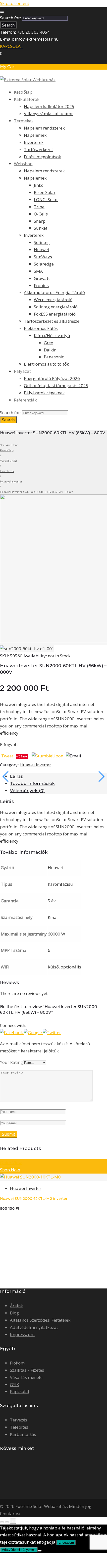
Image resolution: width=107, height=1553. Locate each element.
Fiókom (17, 1363)
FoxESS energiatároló (55, 314)
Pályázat (22, 371)
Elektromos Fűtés (41, 328)
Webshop (23, 163)
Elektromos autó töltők (46, 364)
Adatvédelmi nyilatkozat (34, 1327)
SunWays (43, 257)
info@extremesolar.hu (37, 39)
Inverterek (34, 142)
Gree (48, 343)
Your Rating (11, 1062)
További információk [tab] (32, 783)
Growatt (42, 278)
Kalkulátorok (26, 99)
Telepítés (19, 1427)
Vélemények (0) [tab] (27, 790)
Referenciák (25, 400)
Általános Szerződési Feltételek (40, 1320)
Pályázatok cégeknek (44, 393)
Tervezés (18, 1420)
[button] (12, 1032)
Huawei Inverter (11, 481)
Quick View (11, 1162)
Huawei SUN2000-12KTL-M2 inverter (33, 1198)
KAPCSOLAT (11, 46)
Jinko (39, 185)
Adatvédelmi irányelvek (19, 1550)
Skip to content (14, 3)
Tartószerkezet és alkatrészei (52, 321)
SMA (38, 271)
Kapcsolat (19, 1391)
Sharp (40, 221)
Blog (14, 1313)
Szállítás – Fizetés (27, 1370)
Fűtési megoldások (42, 157)
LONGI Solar (46, 199)
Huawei (41, 249)
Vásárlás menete (26, 1377)
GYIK (14, 1384)
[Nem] (40, 1551)
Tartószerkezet (38, 149)
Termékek (24, 121)
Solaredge (44, 264)
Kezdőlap (23, 92)
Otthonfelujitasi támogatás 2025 (56, 385)
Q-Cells (41, 214)
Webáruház (8, 460)
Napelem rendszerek (44, 128)
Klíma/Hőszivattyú (52, 335)
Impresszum (22, 1334)
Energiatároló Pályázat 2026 (52, 378)
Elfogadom (66, 1542)
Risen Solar (44, 192)
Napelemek (35, 135)
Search (8, 25)
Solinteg (42, 242)
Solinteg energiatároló (56, 307)
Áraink (16, 1306)
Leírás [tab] (16, 776)
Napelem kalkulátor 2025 (49, 106)
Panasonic (54, 357)
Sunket (40, 228)
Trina (39, 207)
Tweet (7, 756)
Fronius (41, 285)
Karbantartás (23, 1434)
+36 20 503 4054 (33, 32)
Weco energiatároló (53, 299)
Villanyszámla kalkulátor (48, 113)
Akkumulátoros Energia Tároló (54, 292)
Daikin (50, 350)
